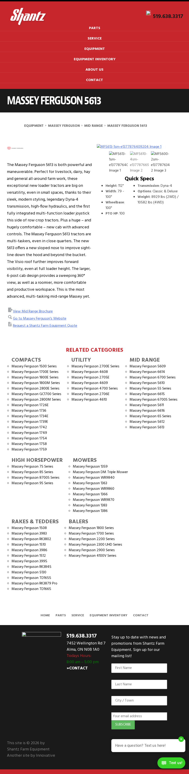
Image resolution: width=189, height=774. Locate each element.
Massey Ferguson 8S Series (32, 472)
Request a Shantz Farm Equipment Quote (45, 326)
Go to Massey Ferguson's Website (39, 319)
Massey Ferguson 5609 (148, 366)
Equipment (94, 49)
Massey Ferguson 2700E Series (95, 366)
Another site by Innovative (31, 755)
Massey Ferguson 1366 (90, 494)
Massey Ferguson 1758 (29, 444)
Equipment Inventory (94, 59)
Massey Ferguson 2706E (90, 394)
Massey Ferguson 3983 (29, 534)
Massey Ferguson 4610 (89, 400)
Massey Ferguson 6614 (147, 372)
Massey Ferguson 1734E (30, 416)
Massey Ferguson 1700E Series (35, 372)
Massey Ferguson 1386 (90, 511)
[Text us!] (171, 764)
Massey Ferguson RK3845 (31, 567)
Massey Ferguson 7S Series (32, 467)
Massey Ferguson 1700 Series (91, 534)
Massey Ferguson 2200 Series (92, 539)
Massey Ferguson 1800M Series (36, 383)
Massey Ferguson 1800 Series (91, 528)
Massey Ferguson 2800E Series (35, 389)
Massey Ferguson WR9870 (93, 500)
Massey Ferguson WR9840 (94, 478)
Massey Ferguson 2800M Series (36, 400)
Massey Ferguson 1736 (29, 411)
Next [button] (170, 147)
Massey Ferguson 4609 (89, 383)
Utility (81, 360)
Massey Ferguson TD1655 (31, 578)
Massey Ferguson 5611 (147, 405)
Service (95, 38)
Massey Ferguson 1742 (29, 427)
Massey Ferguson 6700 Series (153, 378)
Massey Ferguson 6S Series (150, 416)
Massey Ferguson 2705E (90, 378)
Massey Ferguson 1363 (90, 483)
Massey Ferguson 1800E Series (35, 378)
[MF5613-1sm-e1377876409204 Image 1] (139, 147)
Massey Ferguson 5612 (147, 422)
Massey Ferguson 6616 (147, 411)
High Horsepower (37, 460)
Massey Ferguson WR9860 (93, 489)
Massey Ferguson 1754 (29, 438)
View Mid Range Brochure (33, 311)
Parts (94, 28)
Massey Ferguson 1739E (30, 422)
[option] (139, 147)
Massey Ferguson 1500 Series (34, 366)
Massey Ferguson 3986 (29, 550)
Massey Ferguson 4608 (89, 372)
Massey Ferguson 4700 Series (94, 389)
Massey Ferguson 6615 (147, 394)
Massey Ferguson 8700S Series (35, 478)
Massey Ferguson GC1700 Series (36, 394)
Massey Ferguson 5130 (29, 572)
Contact (94, 80)
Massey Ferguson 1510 (29, 545)
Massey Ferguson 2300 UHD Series (95, 545)
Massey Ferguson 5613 (147, 427)
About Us (94, 70)
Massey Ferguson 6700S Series (153, 400)
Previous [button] (103, 147)
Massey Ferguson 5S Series (150, 389)
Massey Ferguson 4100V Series (92, 556)
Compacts (26, 360)
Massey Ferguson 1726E (30, 405)
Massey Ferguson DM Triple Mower (100, 472)
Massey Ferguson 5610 (147, 383)
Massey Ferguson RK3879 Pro (34, 583)
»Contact (77, 668)
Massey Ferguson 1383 (90, 505)
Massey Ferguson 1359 (90, 467)
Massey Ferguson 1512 (29, 556)
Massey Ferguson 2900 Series (92, 550)
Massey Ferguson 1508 (29, 528)
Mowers (85, 460)
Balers (78, 521)
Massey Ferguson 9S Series (32, 483)
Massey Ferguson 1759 (29, 450)
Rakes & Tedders (35, 521)
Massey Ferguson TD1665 (31, 589)
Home (45, 615)
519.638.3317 (168, 16)
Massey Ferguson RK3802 (31, 539)
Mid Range (145, 360)
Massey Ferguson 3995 (29, 561)
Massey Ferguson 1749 (29, 433)
